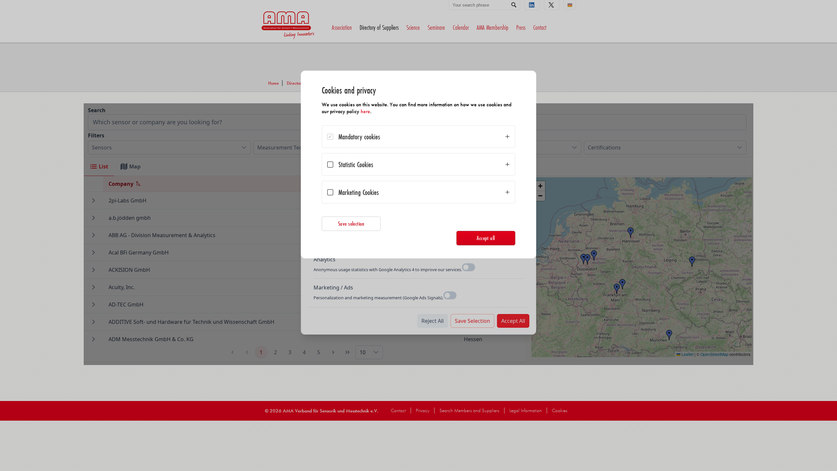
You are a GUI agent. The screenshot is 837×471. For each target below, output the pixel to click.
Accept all (486, 238)
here (365, 111)
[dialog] (418, 164)
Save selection (351, 223)
